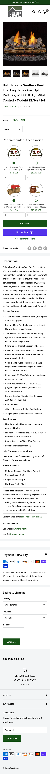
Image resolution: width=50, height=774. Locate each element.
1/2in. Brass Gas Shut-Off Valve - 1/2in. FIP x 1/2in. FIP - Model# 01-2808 (14, 206)
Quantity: (7, 129)
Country (6, 598)
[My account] (39, 11)
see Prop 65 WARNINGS (31, 516)
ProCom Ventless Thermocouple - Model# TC (36, 206)
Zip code (6, 624)
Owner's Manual (21, 528)
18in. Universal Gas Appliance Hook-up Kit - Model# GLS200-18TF (14, 168)
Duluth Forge (9, 106)
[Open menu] (4, 12)
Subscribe (12, 738)
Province (7, 611)
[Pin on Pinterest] (35, 248)
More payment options (25, 238)
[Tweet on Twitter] (40, 248)
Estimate (11, 641)
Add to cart (25, 223)
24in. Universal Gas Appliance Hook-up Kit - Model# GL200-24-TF (36, 168)
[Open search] (33, 11)
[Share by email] (45, 248)
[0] (45, 12)
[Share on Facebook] (29, 248)
